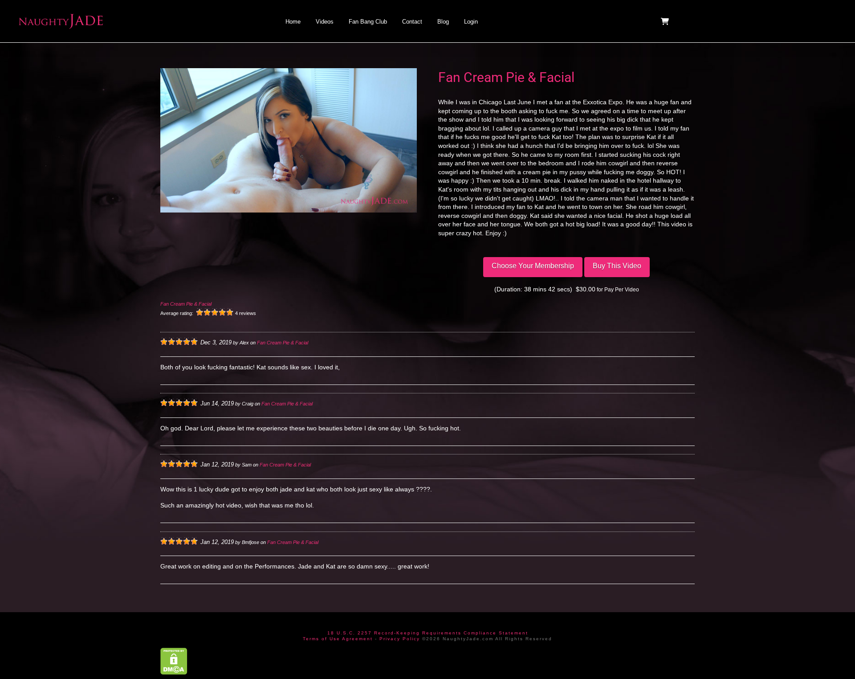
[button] (666, 21)
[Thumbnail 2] (288, 251)
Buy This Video (617, 266)
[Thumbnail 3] (374, 251)
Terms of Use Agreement (338, 638)
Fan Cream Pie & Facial (186, 304)
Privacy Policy (399, 638)
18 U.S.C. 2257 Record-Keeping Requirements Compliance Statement (427, 632)
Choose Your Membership (533, 266)
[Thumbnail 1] (203, 251)
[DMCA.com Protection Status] (173, 660)
